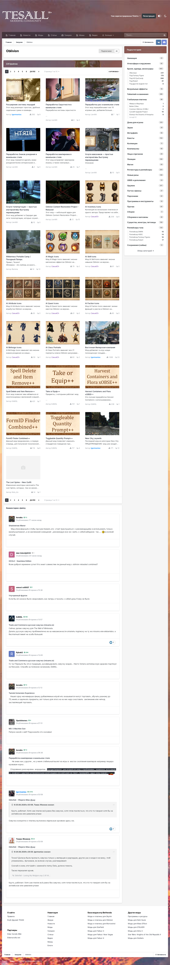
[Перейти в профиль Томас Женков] (12, 840)
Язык (4, 961)
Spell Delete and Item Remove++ (20, 391)
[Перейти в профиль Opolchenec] (12, 722)
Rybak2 (19, 652)
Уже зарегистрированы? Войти (125, 16)
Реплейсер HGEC (146, 234)
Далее (32, 71)
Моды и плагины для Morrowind (101, 923)
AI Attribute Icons (14, 303)
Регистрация (149, 16)
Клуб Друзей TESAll (15, 920)
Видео (94, 35)
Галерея (67, 35)
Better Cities (146, 106)
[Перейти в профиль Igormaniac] (12, 793)
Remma (15, 269)
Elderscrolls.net (13, 937)
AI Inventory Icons (93, 207)
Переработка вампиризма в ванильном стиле (29, 758)
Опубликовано (28, 520)
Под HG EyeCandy (146, 78)
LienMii (54, 120)
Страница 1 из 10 (51, 71)
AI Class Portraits (53, 347)
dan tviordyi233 (23, 553)
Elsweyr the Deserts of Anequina (146, 115)
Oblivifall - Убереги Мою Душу (22, 800)
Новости (26, 35)
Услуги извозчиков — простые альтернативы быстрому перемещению (99, 157)
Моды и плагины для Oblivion (100, 920)
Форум (50, 920)
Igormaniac (39, 852)
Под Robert (146, 81)
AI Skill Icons (90, 256)
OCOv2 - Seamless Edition (20, 561)
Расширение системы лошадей (20, 104)
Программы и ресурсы (137, 916)
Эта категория (153, 35)
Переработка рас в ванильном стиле (102, 104)
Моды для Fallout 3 (96, 931)
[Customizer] (159, 16)
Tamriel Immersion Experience (22, 693)
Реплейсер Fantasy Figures (146, 237)
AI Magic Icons (52, 256)
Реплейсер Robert (146, 240)
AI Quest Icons (52, 303)
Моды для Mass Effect (137, 923)
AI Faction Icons (92, 303)
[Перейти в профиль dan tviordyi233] (12, 554)
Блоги (50, 945)
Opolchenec (21, 720)
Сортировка (113, 71)
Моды (40, 35)
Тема (12, 961)
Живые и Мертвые (146, 104)
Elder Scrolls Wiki (14, 934)
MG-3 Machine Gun (17, 729)
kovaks (19, 517)
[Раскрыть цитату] (12, 805)
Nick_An (15, 492)
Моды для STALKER (136, 927)
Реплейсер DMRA (146, 232)
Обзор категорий (145, 251)
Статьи (53, 35)
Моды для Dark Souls (137, 920)
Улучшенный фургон (18, 595)
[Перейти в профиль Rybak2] (12, 654)
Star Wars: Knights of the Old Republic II (144, 934)
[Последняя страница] (39, 71)
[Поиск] (164, 35)
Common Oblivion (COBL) (146, 109)
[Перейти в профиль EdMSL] (12, 618)
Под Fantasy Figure (146, 75)
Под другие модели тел (146, 84)
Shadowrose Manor (17, 526)
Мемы (81, 35)
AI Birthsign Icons (14, 347)
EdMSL (15, 401)
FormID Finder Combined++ (18, 438)
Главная (11, 35)
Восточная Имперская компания (100, 347)
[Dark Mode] (165, 16)
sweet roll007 (22, 587)
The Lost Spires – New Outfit (18, 482)
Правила (10, 916)
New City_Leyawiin (93, 438)
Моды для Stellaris (136, 938)
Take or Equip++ (53, 391)
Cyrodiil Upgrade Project (146, 112)
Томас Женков (40, 805)
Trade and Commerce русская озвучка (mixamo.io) (31, 625)
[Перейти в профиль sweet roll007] (12, 589)
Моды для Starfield (96, 927)
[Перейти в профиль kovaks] (12, 519)
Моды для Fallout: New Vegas (100, 934)
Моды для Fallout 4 (96, 938)
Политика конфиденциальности (29, 961)
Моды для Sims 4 (135, 931)
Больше (108, 35)
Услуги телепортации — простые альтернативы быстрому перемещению (21, 210)
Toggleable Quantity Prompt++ (59, 438)
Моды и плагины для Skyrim (100, 916)
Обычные (146, 73)
